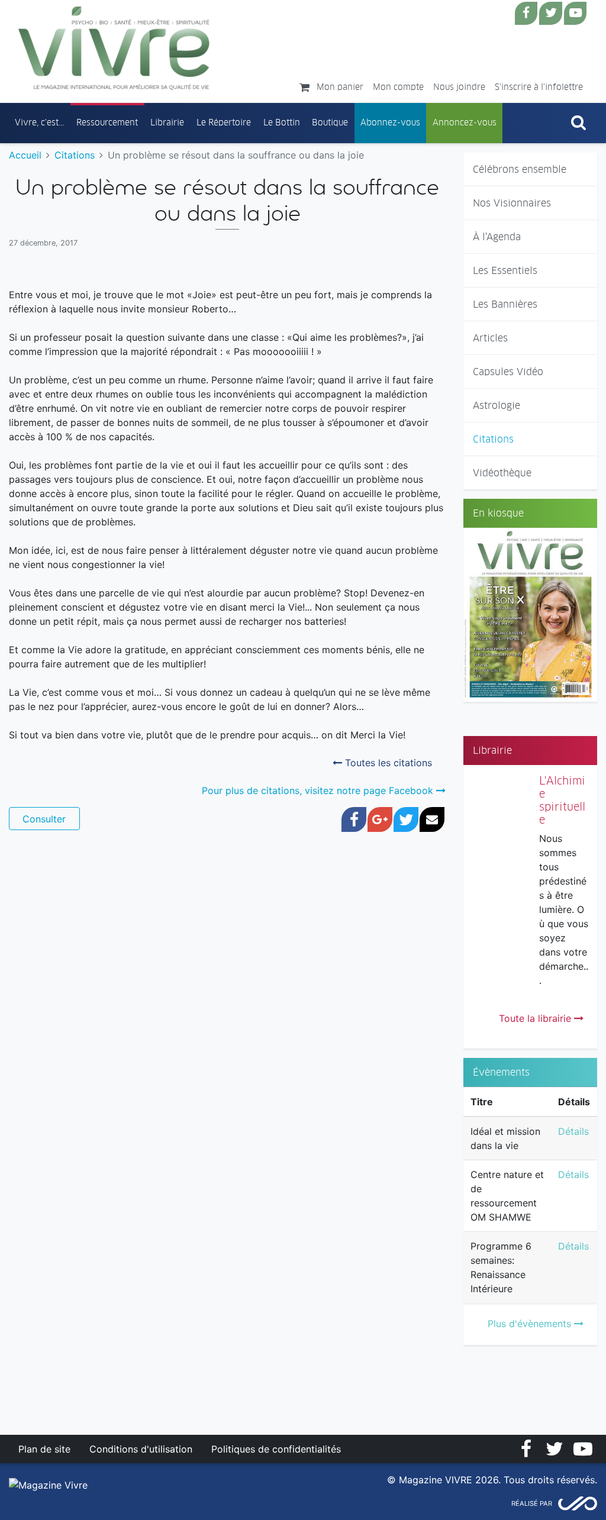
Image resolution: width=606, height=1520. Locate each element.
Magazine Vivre (114, 48)
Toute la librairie (536, 1018)
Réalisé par (531, 1503)
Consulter (44, 819)
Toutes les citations (387, 763)
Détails (573, 1131)
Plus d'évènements (531, 1323)
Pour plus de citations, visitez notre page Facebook (319, 790)
